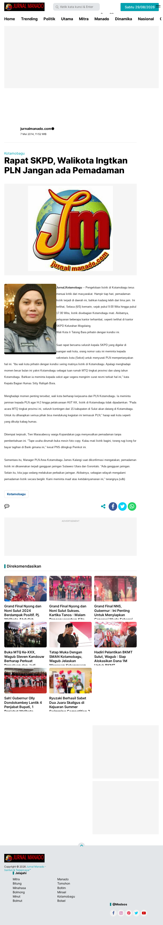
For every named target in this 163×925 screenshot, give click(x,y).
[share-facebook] (113, 506)
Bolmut (17, 900)
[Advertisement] (81, 57)
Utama (67, 19)
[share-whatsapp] (132, 506)
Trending (29, 19)
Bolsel (61, 900)
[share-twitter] (122, 506)
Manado (101, 19)
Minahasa (19, 888)
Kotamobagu (14, 153)
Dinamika (123, 19)
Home (9, 19)
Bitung (17, 883)
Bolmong (19, 892)
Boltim (61, 888)
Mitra (84, 19)
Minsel (61, 892)
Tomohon (63, 883)
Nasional (146, 19)
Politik (49, 19)
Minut (16, 896)
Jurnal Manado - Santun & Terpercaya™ (25, 868)
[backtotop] (81, 846)
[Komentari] (6, 506)
